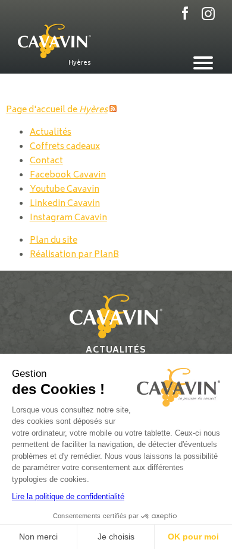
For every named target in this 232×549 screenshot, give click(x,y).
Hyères (79, 63)
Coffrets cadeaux (65, 146)
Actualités (50, 132)
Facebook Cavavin (68, 175)
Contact (46, 161)
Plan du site (53, 240)
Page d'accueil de (57, 110)
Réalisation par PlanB (74, 254)
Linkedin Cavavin (65, 203)
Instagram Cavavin (68, 218)
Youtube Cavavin (64, 189)
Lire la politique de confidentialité (68, 496)
